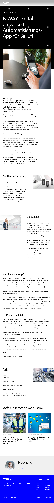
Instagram (48, 485)
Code (37, 489)
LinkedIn (47, 487)
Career (37, 485)
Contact (38, 491)
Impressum (39, 497)
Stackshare (48, 489)
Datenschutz (48, 497)
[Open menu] (50, 3)
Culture (37, 483)
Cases (37, 487)
